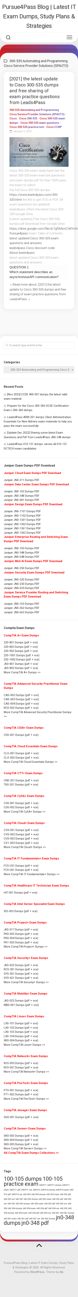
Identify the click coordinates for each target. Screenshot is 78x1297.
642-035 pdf (65, 1194)
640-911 (43, 1185)
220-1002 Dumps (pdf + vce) (21, 659)
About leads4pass (22, 253)
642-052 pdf (57, 1199)
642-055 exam (21, 1213)
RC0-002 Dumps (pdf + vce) (21, 708)
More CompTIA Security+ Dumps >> (26, 982)
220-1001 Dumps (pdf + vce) (21, 655)
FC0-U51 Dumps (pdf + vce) (21, 865)
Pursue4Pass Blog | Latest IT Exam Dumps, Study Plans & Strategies (39, 16)
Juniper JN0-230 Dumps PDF (21, 584)
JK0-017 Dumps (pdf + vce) (21, 929)
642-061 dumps (67, 1213)
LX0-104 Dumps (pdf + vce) (21, 1036)
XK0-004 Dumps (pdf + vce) (21, 1040)
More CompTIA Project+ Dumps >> (26, 946)
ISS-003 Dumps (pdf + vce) (20, 911)
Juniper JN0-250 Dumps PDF (21, 568)
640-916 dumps (48, 1190)
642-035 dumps (38, 1194)
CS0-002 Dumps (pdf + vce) (21, 807)
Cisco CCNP (54, 126)
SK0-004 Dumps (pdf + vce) (21, 1140)
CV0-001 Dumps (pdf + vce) (21, 830)
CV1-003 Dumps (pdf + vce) (21, 843)
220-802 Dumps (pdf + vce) (21, 646)
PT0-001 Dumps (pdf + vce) (21, 1090)
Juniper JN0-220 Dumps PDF (21, 579)
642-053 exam (37, 1203)
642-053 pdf (49, 1203)
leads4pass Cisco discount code (32, 248)
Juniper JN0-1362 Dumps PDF (22, 532)
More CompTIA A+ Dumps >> (22, 672)
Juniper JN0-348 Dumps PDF (21, 495)
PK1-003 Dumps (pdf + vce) (21, 942)
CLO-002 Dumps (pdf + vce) (21, 757)
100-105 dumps (23, 1179)
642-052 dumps (31, 1199)
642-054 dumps (15, 1208)
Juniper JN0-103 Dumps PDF (21, 491)
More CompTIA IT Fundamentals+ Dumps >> (31, 874)
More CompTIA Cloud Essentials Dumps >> (31, 762)
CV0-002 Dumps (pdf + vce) (21, 834)
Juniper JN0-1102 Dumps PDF (22, 515)
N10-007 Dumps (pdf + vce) (21, 1067)
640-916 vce (17, 1194)
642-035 (27, 1194)
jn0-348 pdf (35, 1223)
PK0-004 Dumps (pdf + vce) (21, 938)
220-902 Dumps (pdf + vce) (21, 651)
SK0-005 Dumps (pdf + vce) (21, 1144)
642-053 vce (61, 1203)
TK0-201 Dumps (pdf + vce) (21, 784)
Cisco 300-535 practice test (26, 126)
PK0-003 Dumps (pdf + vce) (21, 934)
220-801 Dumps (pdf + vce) (21, 642)
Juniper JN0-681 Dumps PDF (21, 500)
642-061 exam (10, 1218)
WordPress (37, 1272)
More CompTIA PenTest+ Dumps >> (26, 1098)
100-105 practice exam (33, 1181)
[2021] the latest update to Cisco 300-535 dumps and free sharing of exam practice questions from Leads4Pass (34, 90)
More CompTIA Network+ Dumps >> (26, 1071)
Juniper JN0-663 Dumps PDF (21, 612)
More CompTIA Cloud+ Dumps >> (25, 847)
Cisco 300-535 (28, 118)
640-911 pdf (14, 1190)
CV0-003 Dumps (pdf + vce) (21, 838)
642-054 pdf (42, 1208)
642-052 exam (45, 1199)
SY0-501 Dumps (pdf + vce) (21, 973)
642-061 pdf (22, 1218)
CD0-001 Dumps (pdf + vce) (21, 735)
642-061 (55, 1213)
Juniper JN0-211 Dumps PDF (21, 480)
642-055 (63, 1208)
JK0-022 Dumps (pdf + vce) (21, 965)
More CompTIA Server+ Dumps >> (25, 1148)
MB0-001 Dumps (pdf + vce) (21, 1005)
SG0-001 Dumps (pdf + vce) (21, 1117)
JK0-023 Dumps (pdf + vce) (21, 1000)
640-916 (36, 1190)
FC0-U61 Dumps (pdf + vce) (21, 870)
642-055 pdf (33, 1213)
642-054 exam (29, 1208)
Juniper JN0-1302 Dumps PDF (22, 524)
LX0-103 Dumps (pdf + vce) (21, 1032)
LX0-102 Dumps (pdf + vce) (21, 1027)
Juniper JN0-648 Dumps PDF (21, 556)
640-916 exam (62, 1190)
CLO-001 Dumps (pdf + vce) (21, 753)
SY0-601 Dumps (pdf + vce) (21, 978)
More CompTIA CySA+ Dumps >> (24, 811)
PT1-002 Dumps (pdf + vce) (21, 1094)
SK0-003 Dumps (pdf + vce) (21, 1135)
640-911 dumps (54, 1185)
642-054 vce (53, 1208)
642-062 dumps (48, 1218)
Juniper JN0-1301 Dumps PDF (22, 520)
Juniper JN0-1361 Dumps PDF (22, 528)
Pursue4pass (18, 233)
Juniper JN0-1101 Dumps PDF (22, 511)
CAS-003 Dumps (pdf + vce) (21, 699)
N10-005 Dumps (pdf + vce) (21, 1063)
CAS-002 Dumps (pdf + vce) (21, 695)
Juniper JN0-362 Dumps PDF (21, 608)
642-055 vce (45, 1213)
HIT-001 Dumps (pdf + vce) (20, 892)
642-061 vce (34, 1218)
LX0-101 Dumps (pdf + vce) (21, 1023)
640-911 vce (26, 1190)
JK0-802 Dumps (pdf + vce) (21, 668)
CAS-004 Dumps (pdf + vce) (21, 703)
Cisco (13, 118)
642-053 (11, 1203)
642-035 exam (52, 1194)
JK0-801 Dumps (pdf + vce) (21, 664)
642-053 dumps (23, 1203)
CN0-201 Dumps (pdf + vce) (21, 780)
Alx (61, 1272)
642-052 (19, 1199)
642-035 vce (9, 1199)
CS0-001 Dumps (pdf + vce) (21, 803)
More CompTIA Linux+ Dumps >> (24, 1044)
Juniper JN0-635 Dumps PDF (21, 588)
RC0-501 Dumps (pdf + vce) (21, 969)
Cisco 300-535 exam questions (39, 122)
